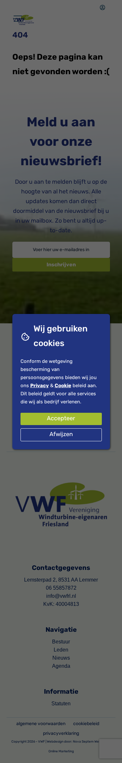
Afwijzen (61, 435)
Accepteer (61, 419)
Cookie (63, 386)
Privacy (39, 386)
